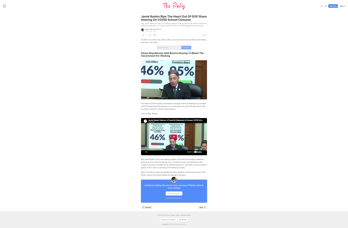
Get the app (183, 219)
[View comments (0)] (150, 35)
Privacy (173, 215)
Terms (178, 215)
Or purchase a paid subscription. (174, 198)
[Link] (138, 54)
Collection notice (186, 215)
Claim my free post (174, 193)
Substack (165, 224)
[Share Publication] (326, 6)
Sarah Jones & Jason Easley (153, 29)
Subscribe (333, 6)
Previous (148, 207)
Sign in (342, 6)
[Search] (322, 6)
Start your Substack (169, 219)
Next (201, 207)
